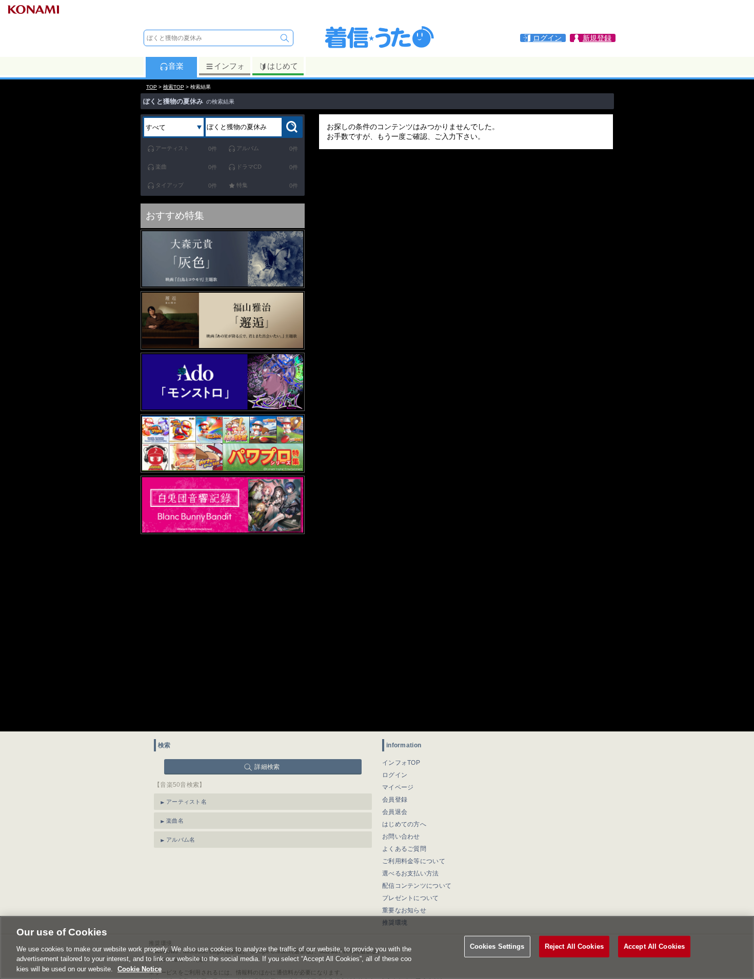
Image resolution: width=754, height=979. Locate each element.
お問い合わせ (401, 836)
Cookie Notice (139, 968)
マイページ (398, 787)
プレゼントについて (410, 898)
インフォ (229, 66)
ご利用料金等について (413, 861)
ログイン (394, 775)
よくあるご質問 (404, 848)
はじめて (282, 66)
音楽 (176, 66)
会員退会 (394, 811)
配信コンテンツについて (416, 885)
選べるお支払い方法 (410, 873)
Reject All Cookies (574, 946)
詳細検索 (267, 766)
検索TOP (173, 87)
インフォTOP (401, 762)
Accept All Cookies (654, 946)
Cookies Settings (497, 946)
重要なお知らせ (404, 910)
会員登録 (394, 799)
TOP (151, 87)
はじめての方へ (404, 824)
